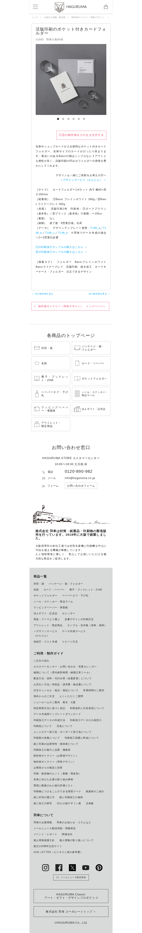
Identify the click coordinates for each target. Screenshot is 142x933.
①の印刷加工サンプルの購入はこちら (59, 246)
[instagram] (45, 867)
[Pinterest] (99, 867)
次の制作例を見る (44, 294)
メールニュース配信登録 (73, 877)
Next (109, 79)
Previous (33, 79)
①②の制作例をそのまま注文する (81, 134)
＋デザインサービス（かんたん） (81, 179)
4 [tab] (73, 117)
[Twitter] (72, 867)
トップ (35, 17)
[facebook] (58, 867)
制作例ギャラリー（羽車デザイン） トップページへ (72, 306)
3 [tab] (68, 117)
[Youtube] (85, 867)
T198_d (63, 232)
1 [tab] (58, 117)
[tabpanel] (71, 79)
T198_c (50, 232)
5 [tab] (79, 117)
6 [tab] (84, 117)
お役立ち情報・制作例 (54, 17)
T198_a (95, 227)
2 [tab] (63, 117)
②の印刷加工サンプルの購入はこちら (59, 251)
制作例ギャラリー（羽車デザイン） (88, 17)
